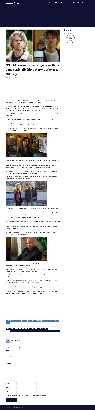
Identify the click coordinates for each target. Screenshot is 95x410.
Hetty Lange (18, 320)
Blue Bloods (85, 3)
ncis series (52, 320)
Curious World (12, 3)
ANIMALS (68, 33)
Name (8, 383)
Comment (8, 363)
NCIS (78, 3)
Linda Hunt (24, 320)
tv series (57, 320)
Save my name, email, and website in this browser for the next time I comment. (27, 395)
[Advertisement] (47, 16)
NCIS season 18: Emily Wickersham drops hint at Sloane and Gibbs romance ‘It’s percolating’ (34, 331)
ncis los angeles (45, 320)
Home (50, 3)
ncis (35, 320)
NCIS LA (39, 320)
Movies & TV (71, 3)
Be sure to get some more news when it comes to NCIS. (29, 297)
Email (7, 387)
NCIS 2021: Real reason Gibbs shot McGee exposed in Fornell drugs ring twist (27, 329)
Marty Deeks (30, 320)
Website (8, 392)
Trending (63, 3)
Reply (7, 351)
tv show (8, 322)
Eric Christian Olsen (10, 320)
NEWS (56, 3)
